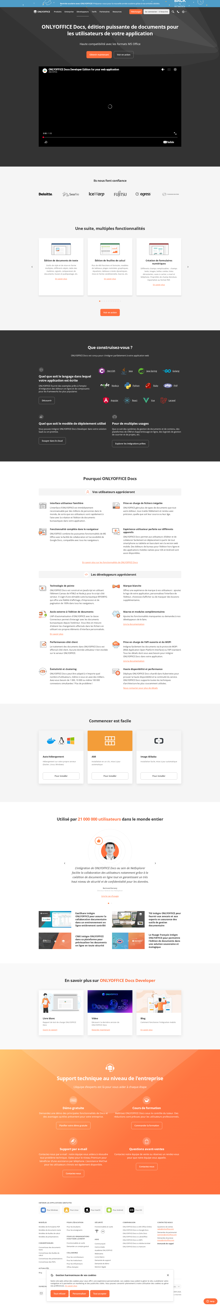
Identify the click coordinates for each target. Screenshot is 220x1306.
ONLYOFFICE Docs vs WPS (132, 1240)
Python (136, 385)
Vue (153, 400)
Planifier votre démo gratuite (73, 1125)
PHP (176, 385)
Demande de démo (102, 1263)
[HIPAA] (97, 1231)
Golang (176, 371)
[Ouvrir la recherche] (173, 11)
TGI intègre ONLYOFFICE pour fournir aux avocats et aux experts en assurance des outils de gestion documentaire (165, 919)
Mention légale (100, 1267)
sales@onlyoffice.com (165, 1229)
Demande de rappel (165, 1243)
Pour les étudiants (73, 1227)
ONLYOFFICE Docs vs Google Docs (135, 1230)
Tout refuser (60, 1293)
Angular (114, 400)
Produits (57, 11)
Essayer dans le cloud (52, 440)
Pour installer (61, 776)
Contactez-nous (73, 1173)
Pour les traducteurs (74, 1260)
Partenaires (105, 11)
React (134, 400)
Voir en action (123, 54)
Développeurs (83, 11)
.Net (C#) (111, 371)
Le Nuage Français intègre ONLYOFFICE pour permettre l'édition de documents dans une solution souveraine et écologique (164, 941)
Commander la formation (146, 1125)
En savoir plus (61, 279)
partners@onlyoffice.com (167, 1234)
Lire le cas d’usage (110, 896)
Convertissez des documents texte (49, 1248)
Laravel (172, 400)
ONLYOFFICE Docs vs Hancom (134, 1246)
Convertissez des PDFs (47, 1262)
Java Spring (151, 371)
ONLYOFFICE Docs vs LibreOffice (135, 1237)
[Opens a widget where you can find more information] (210, 1301)
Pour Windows (52, 1210)
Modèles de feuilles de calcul (49, 1233)
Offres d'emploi (72, 1267)
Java (131, 371)
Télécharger (136, 11)
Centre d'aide (100, 1247)
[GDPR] (103, 1231)
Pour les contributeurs (75, 1257)
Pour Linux (74, 1210)
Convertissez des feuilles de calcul (49, 1254)
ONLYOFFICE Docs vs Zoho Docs (135, 1233)
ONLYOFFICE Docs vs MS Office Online (137, 1227)
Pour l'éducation (75, 1222)
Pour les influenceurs (75, 1264)
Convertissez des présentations (50, 1258)
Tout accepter (99, 1293)
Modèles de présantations (48, 1237)
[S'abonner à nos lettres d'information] (41, 1293)
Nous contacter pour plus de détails (140, 688)
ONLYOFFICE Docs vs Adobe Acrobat (136, 1243)
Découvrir (47, 400)
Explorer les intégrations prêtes (130, 443)
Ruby (155, 385)
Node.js (115, 385)
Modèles (43, 1222)
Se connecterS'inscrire (156, 11)
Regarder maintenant (101, 1030)
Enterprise (69, 11)
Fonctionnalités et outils (76, 1243)
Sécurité (99, 1222)
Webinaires (99, 1253)
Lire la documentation (133, 624)
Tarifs (94, 11)
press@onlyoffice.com (165, 1240)
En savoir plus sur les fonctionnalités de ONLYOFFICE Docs (110, 562)
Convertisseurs (46, 1243)
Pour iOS (138, 1210)
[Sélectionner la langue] (184, 11)
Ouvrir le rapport (50, 1030)
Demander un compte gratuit (78, 1246)
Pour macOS (95, 1210)
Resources (117, 11)
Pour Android (118, 1210)
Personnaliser (79, 1293)
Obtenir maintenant (99, 54)
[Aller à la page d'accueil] (42, 11)
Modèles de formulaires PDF (49, 1227)
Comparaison (129, 1222)
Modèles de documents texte (50, 1230)
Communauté (100, 1244)
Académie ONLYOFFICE (103, 1250)
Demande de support (103, 1260)
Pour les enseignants (74, 1230)
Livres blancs (99, 1257)
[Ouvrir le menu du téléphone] (178, 11)
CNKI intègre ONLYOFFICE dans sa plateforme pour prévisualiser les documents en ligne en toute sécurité (91, 941)
